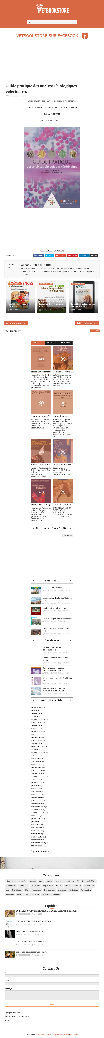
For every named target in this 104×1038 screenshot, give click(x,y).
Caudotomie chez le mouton (54, 608)
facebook (95, 331)
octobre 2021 (36, 750)
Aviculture (52, 342)
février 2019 (36, 834)
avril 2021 (35, 762)
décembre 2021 (37, 744)
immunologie (89, 886)
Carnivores (70, 881)
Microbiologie (17, 890)
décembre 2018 (37, 840)
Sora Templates (43, 1035)
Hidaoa (67, 886)
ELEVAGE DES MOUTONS (53, 588)
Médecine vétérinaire (41, 372)
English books (48, 886)
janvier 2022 (36, 740)
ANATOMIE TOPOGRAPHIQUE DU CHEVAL (33, 921)
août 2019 (35, 816)
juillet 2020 (36, 783)
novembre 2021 (38, 747)
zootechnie (55, 894)
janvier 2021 (36, 771)
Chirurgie (65, 342)
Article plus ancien (87, 323)
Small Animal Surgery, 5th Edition (63, 464)
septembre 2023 (38, 720)
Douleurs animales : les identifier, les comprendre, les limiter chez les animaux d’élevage (51, 302)
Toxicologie (35, 894)
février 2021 (36, 768)
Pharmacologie (49, 890)
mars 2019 (35, 831)
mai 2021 (35, 759)
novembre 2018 (38, 843)
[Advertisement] (52, 61)
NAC (26, 890)
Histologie (77, 886)
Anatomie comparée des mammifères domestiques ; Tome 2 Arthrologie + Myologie (63, 416)
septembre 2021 (38, 753)
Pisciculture (74, 890)
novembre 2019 (38, 807)
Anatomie (22, 881)
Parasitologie (36, 890)
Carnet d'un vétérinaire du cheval (30, 942)
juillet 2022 (36, 732)
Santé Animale (30, 96)
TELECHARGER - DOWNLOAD (52, 251)
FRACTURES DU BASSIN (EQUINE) (30, 931)
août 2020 (35, 780)
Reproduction (86, 890)
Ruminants (10, 894)
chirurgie (80, 881)
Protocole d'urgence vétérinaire (17, 305)
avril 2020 (35, 792)
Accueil (8, 1020)
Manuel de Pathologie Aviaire (41, 505)
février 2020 (36, 798)
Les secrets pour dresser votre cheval (31, 952)
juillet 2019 (36, 819)
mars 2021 (35, 765)
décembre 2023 (37, 713)
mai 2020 (35, 789)
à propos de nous (12, 1013)
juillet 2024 (36, 707)
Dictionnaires (11, 886)
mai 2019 (35, 825)
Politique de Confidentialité (17, 1016)
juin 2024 (35, 710)
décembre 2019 (37, 804)
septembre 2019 (38, 813)
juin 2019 (35, 822)
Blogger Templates (60, 1035)
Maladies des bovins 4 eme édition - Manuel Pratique (63, 372)
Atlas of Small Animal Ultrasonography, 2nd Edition (41, 464)
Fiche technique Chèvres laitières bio (57, 618)
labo (22, 96)
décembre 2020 (37, 774)
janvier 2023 (36, 722)
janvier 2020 (36, 801)
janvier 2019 (36, 837)
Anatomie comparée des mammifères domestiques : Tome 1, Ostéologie (41, 416)
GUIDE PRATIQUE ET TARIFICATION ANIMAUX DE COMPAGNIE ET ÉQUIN (63, 505)
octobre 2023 (36, 716)
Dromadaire (23, 886)
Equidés (59, 886)
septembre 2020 (38, 777)
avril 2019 (35, 828)
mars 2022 (35, 735)
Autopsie (49, 881)
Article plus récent (16, 323)
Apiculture (32, 881)
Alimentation (10, 881)
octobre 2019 (36, 810)
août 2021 (35, 756)
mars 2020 (35, 795)
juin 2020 (35, 786)
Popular (38, 342)
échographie (35, 886)
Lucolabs (74, 1035)
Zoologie (45, 894)
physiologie (62, 890)
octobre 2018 (36, 846)
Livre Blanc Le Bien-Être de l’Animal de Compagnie (83, 305)
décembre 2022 (37, 725)
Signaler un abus (40, 851)
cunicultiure (91, 881)
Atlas (41, 881)
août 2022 (35, 728)
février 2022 (36, 737)
